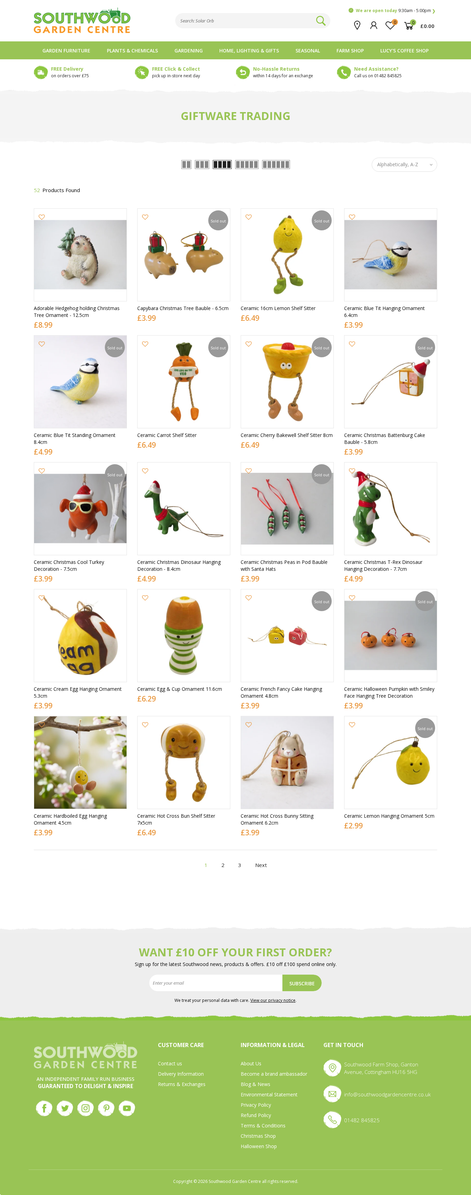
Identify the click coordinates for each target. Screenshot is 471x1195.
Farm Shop (350, 50)
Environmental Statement (269, 1094)
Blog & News (255, 1084)
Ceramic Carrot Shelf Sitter (167, 435)
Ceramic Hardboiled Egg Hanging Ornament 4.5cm (70, 819)
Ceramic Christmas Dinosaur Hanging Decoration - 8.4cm (179, 565)
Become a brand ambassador (274, 1073)
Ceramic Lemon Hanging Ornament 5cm (389, 816)
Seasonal (307, 50)
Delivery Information (181, 1073)
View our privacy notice (272, 1000)
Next (261, 865)
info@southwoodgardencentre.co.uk (387, 1094)
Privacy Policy (256, 1105)
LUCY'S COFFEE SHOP (404, 50)
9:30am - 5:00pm (393, 10)
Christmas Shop (258, 1136)
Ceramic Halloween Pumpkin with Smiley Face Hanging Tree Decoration (389, 692)
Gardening (188, 50)
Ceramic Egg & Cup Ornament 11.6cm (179, 689)
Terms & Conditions (263, 1125)
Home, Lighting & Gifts (249, 50)
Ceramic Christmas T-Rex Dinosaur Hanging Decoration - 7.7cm (383, 565)
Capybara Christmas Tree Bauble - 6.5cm (183, 308)
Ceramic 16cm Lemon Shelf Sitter (278, 308)
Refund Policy (256, 1115)
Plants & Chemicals (132, 50)
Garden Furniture (66, 50)
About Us (251, 1063)
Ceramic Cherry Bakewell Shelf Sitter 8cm (287, 435)
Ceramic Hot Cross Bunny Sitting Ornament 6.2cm (277, 819)
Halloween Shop (259, 1146)
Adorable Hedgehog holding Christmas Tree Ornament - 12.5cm (77, 311)
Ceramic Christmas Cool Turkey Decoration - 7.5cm (69, 565)
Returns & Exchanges (182, 1084)
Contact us (170, 1063)
